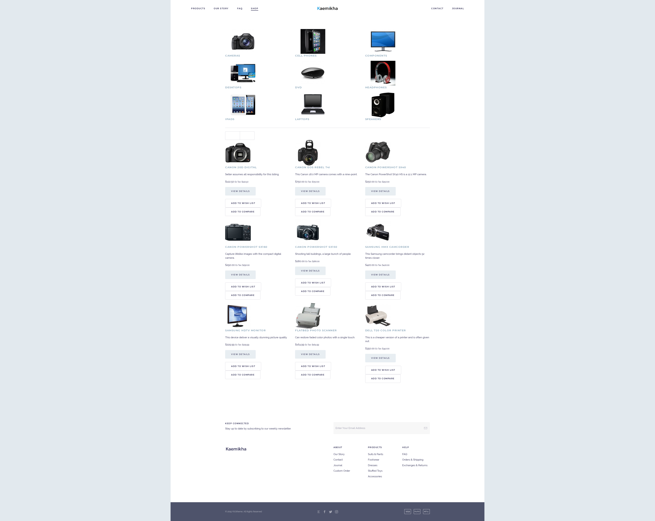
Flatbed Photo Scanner (316, 330)
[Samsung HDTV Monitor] (238, 315)
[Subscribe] (425, 428)
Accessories (375, 476)
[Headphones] (383, 72)
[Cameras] (243, 41)
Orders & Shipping (412, 459)
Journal (458, 8)
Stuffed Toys (375, 470)
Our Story (221, 8)
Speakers (373, 119)
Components (376, 55)
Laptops (302, 119)
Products (198, 8)
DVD (298, 87)
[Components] (383, 41)
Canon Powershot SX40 (385, 167)
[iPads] (243, 104)
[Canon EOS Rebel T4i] (308, 152)
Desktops (233, 87)
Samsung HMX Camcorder (387, 246)
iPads (230, 119)
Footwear (373, 459)
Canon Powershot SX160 (246, 246)
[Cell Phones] (313, 41)
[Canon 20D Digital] (238, 152)
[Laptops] (313, 104)
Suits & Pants (375, 454)
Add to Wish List (243, 203)
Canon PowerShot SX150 (316, 246)
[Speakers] (383, 104)
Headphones (376, 87)
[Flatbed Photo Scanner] (308, 315)
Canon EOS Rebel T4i (312, 167)
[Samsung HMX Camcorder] (378, 232)
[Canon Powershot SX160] (238, 232)
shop (254, 8)
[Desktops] (243, 72)
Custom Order (341, 470)
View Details (240, 191)
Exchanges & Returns (414, 465)
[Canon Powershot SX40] (378, 152)
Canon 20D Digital (241, 167)
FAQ (240, 8)
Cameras (232, 55)
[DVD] (313, 72)
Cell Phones (306, 55)
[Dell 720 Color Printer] (378, 315)
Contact (437, 8)
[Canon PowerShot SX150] (308, 232)
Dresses (372, 465)
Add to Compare (242, 211)
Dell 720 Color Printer (385, 330)
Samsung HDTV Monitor (245, 330)
